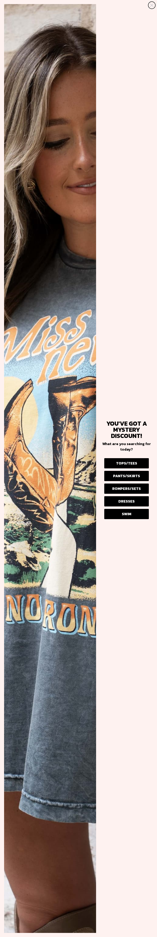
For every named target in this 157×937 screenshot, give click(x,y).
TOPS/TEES (126, 463)
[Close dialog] (151, 5)
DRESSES (126, 501)
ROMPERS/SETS (126, 488)
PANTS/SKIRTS (126, 476)
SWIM (126, 514)
